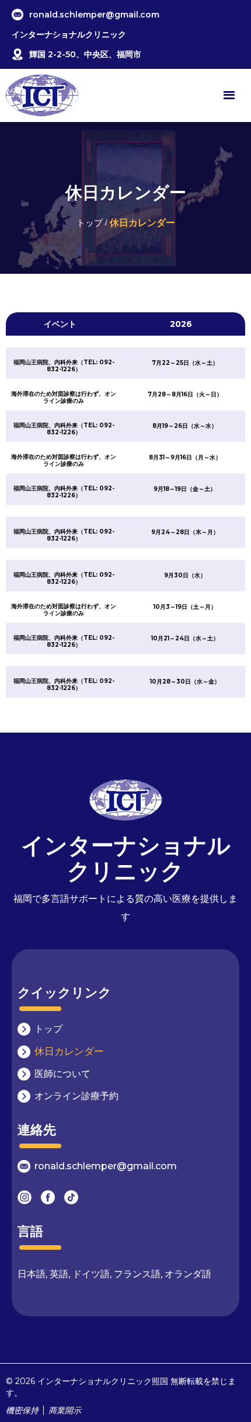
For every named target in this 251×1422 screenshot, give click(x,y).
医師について (62, 1073)
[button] (229, 95)
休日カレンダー (69, 1051)
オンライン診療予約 (76, 1096)
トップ (89, 222)
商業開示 (62, 1410)
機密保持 (22, 1410)
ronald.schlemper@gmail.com (94, 14)
